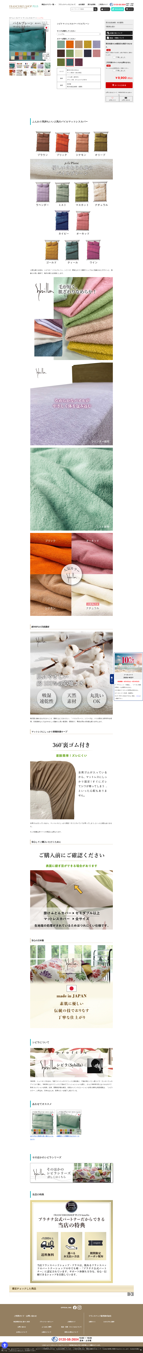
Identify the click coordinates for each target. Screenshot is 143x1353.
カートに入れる (120, 85)
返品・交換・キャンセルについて (71, 1327)
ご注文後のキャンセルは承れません (118, 62)
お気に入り (112, 100)
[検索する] (95, 9)
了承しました (120, 57)
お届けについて (46, 1332)
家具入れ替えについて (71, 1332)
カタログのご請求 (108, 1321)
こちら (138, 696)
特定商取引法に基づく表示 (22, 1321)
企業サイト (92, 1321)
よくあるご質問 (46, 1327)
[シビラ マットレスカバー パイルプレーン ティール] (30, 40)
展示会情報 (91, 4)
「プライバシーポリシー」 (16, 1350)
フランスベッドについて (67, 4)
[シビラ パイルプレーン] (19, 65)
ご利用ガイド (103, 4)
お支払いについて (21, 1332)
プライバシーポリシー (46, 1321)
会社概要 (82, 4)
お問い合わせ (126, 100)
